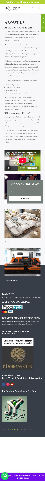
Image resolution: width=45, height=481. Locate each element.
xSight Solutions (13, 429)
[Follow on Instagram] (8, 384)
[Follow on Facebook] (3, 384)
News (17, 375)
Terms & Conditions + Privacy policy (25, 378)
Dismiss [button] (26, 478)
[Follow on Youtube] (12, 384)
